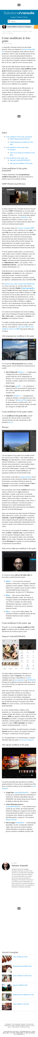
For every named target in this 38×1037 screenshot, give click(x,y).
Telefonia (19, 17)
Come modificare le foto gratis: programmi (19, 137)
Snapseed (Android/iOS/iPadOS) (20, 160)
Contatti (12, 1025)
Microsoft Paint (22, 400)
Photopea (12, 149)
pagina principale (25, 477)
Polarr (8, 595)
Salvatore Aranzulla (7, 43)
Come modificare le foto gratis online (17, 147)
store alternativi (19, 680)
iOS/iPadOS (32, 680)
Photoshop (24, 217)
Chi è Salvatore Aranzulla (18, 1024)
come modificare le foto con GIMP (18, 328)
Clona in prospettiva (28, 288)
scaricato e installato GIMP (26, 228)
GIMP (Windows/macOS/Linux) (20, 139)
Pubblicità (18, 1025)
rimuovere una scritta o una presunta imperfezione (19, 284)
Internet (25, 17)
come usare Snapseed (26, 740)
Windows (21, 372)
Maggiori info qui (11, 819)
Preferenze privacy (25, 1027)
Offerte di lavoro (25, 1025)
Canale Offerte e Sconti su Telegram (19, 26)
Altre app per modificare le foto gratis (21, 163)
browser (10, 422)
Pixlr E (8, 581)
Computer (13, 17)
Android (28, 678)
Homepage (8, 1024)
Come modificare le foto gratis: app (16, 158)
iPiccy (8, 611)
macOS (18, 386)
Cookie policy (15, 1027)
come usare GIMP (23, 327)
